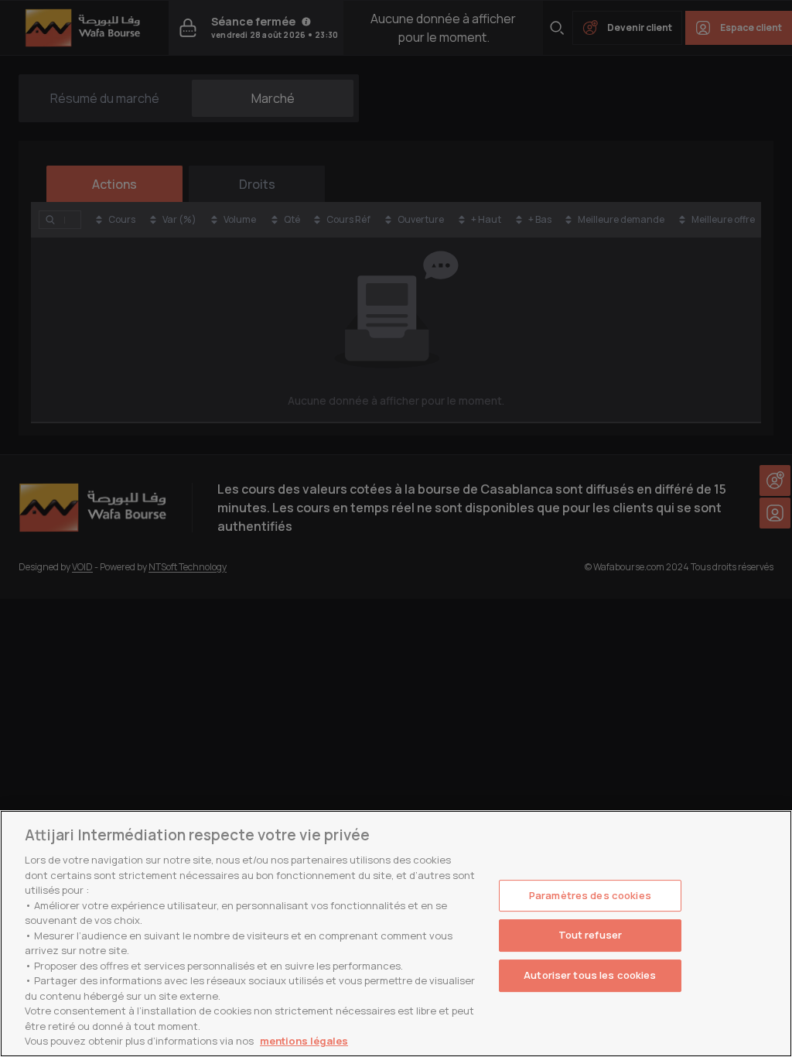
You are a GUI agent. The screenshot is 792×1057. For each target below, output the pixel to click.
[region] (396, 933)
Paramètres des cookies (590, 895)
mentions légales (304, 1041)
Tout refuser (590, 935)
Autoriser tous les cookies (590, 975)
